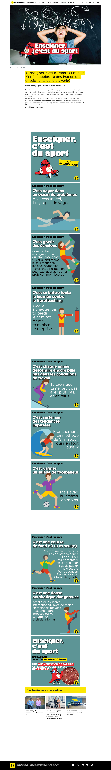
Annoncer (48, 766)
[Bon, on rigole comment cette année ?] (35, 702)
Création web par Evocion (31, 766)
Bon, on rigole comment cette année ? (34, 713)
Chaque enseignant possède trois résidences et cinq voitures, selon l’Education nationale (54, 715)
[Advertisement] (55, 120)
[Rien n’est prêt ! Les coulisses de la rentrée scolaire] (76, 702)
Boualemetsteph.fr (22, 764)
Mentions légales (41, 766)
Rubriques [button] (33, 2)
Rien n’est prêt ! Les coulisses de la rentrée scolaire (75, 713)
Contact (53, 766)
